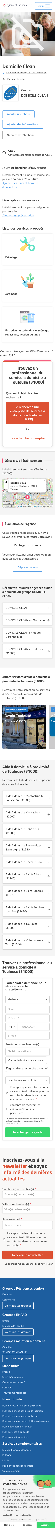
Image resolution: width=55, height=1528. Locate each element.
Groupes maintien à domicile (23, 1341)
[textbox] (11, 1027)
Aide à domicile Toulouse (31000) (21, 926)
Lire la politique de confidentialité (17, 1515)
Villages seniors (11, 1471)
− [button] (6, 487)
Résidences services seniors (17, 1465)
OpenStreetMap (37, 506)
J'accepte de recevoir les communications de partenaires (25, 1109)
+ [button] (6, 482)
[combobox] (11, 1027)
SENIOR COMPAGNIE (14, 1352)
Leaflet (19, 506)
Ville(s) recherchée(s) (15, 1204)
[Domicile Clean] (27, 497)
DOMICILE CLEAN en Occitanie (25, 620)
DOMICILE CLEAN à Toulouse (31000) (24, 651)
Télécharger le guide (27, 1132)
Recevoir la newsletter (27, 1255)
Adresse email (11, 1219)
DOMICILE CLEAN (34, 96)
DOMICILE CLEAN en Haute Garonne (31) (23, 635)
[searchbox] (27, 1051)
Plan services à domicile (15, 1432)
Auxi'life (7, 1347)
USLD (5, 1460)
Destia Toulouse (18, 716)
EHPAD (6, 1455)
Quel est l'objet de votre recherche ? (22, 395)
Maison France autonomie (16, 1450)
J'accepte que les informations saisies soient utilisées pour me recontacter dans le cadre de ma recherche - (29, 1093)
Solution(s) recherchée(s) (18, 1189)
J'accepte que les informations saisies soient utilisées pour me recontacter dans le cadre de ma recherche (27, 1239)
